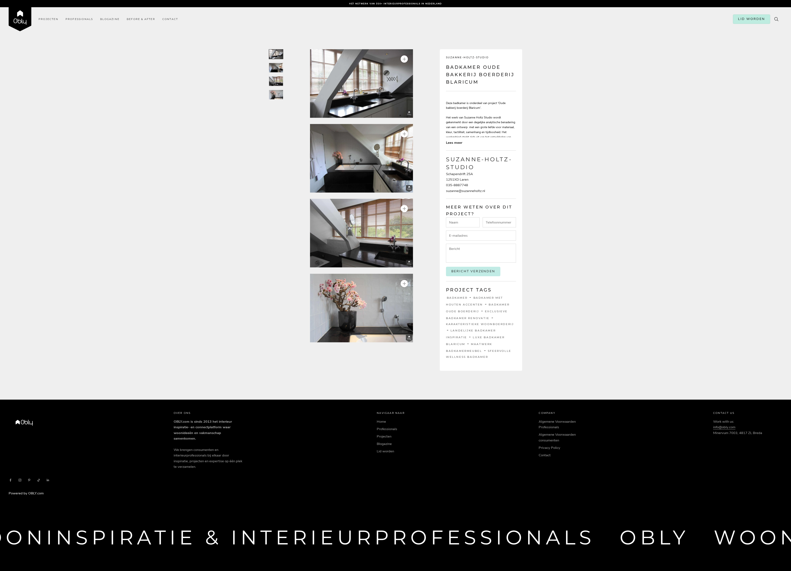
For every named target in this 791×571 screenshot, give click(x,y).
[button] (361, 83)
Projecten (48, 19)
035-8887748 (457, 185)
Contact (545, 455)
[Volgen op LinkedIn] (48, 480)
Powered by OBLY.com (26, 493)
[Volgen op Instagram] (20, 480)
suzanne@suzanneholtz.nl (465, 190)
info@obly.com (724, 427)
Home (381, 421)
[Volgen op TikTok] (39, 480)
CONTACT (170, 19)
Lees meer (454, 142)
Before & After (141, 19)
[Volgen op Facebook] (10, 480)
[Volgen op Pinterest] (29, 480)
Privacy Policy (549, 447)
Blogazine (109, 19)
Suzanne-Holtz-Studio (467, 57)
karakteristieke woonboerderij (480, 323)
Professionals (79, 19)
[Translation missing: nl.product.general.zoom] (404, 59)
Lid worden (385, 451)
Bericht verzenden (473, 271)
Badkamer (457, 297)
